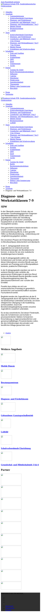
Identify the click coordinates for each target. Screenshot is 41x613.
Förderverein (14, 80)
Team (7, 33)
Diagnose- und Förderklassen (20, 20)
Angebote (9, 14)
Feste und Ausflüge (17, 53)
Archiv (12, 66)
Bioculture (14, 88)
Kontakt (8, 610)
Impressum (9, 606)
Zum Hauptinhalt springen (10, 2)
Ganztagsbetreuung (17, 16)
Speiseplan (9, 94)
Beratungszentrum (16, 28)
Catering (13, 76)
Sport (12, 61)
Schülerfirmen (15, 57)
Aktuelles (8, 12)
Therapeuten (14, 84)
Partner (8, 68)
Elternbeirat (14, 78)
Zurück (8, 333)
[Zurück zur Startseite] (20, 6)
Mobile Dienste (15, 26)
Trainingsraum (15, 64)
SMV (12, 59)
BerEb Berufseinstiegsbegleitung (22, 72)
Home (7, 92)
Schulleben (9, 51)
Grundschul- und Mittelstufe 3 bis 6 (23, 22)
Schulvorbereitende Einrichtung (21, 18)
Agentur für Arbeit (16, 70)
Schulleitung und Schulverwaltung (22, 49)
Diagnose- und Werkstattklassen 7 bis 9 (24, 24)
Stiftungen (13, 74)
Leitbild (13, 31)
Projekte (13, 55)
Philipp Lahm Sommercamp (20, 86)
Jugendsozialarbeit (16, 82)
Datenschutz (9, 608)
